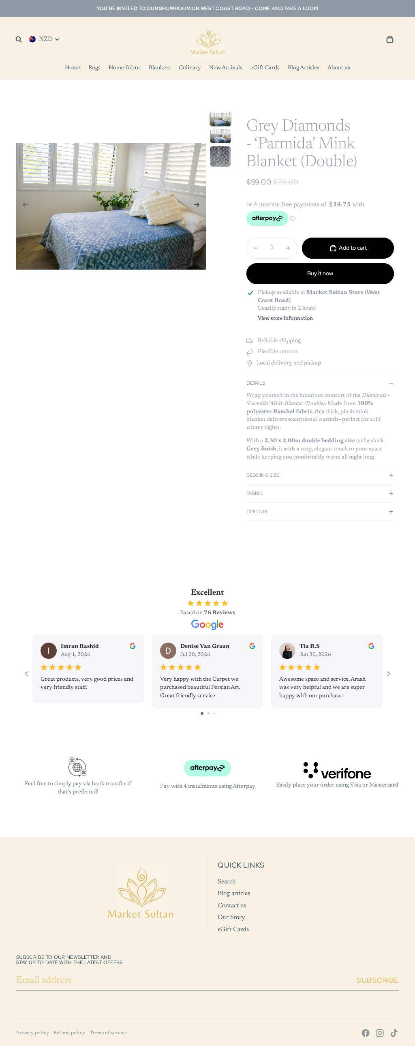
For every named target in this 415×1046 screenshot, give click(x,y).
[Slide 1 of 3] (220, 119)
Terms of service (108, 1033)
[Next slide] (199, 206)
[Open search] (19, 39)
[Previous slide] (23, 206)
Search (227, 882)
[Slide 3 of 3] (220, 156)
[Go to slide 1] (202, 713)
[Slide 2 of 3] (220, 136)
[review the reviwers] (133, 646)
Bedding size (262, 475)
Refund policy (69, 1033)
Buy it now (320, 273)
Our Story (231, 917)
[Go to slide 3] (214, 713)
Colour (256, 511)
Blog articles (234, 893)
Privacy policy (32, 1033)
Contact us (232, 905)
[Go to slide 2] (209, 713)
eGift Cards (233, 929)
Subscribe (378, 980)
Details (255, 383)
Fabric (254, 493)
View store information (285, 318)
